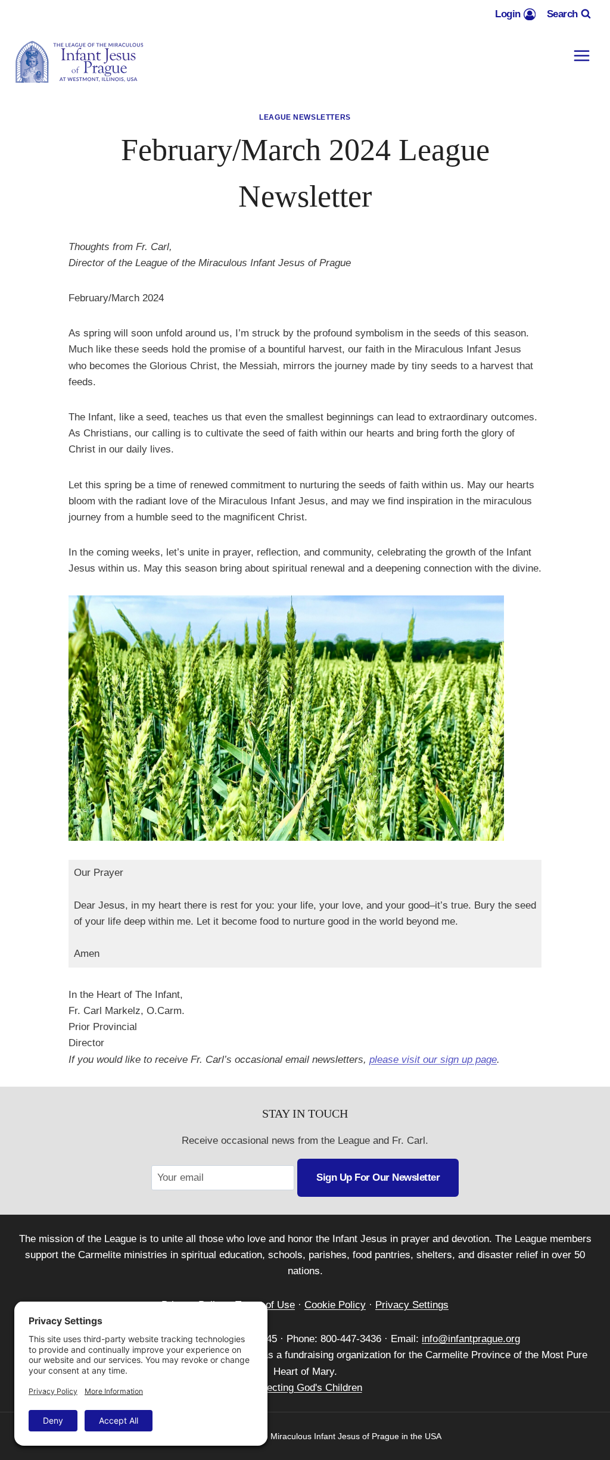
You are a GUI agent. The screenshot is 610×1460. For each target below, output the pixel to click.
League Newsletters (305, 117)
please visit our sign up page (433, 1059)
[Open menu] (581, 55)
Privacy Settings (412, 1305)
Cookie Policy (335, 1305)
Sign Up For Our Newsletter (378, 1177)
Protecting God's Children (305, 1387)
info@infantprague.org (471, 1338)
